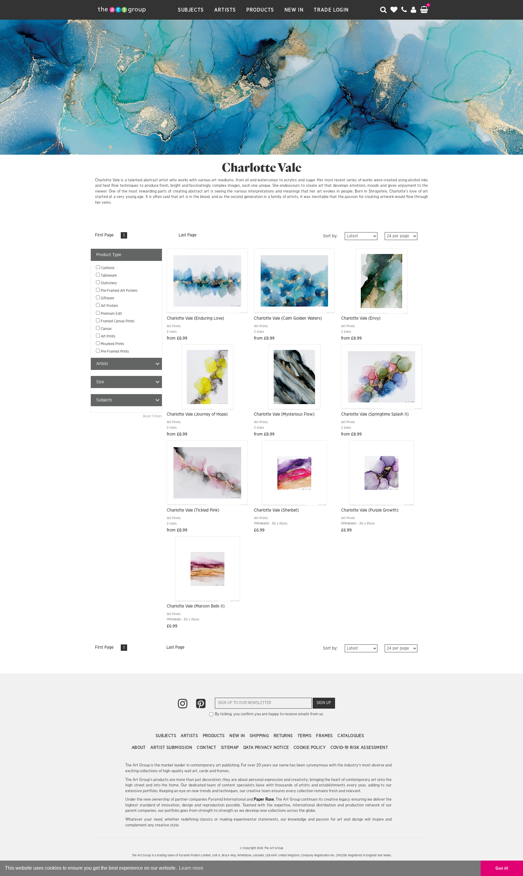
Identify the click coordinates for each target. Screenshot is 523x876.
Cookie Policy (310, 748)
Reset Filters (152, 416)
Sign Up (324, 703)
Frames (325, 736)
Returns (284, 736)
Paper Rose (264, 800)
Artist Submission (171, 748)
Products (260, 10)
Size (100, 382)
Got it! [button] (501, 868)
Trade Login (331, 10)
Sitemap (230, 748)
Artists (225, 10)
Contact (207, 748)
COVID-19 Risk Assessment (359, 748)
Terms (305, 736)
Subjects (191, 10)
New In (294, 10)
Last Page (187, 235)
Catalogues (350, 736)
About (139, 748)
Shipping (260, 736)
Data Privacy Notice (266, 748)
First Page (104, 235)
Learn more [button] (191, 868)
